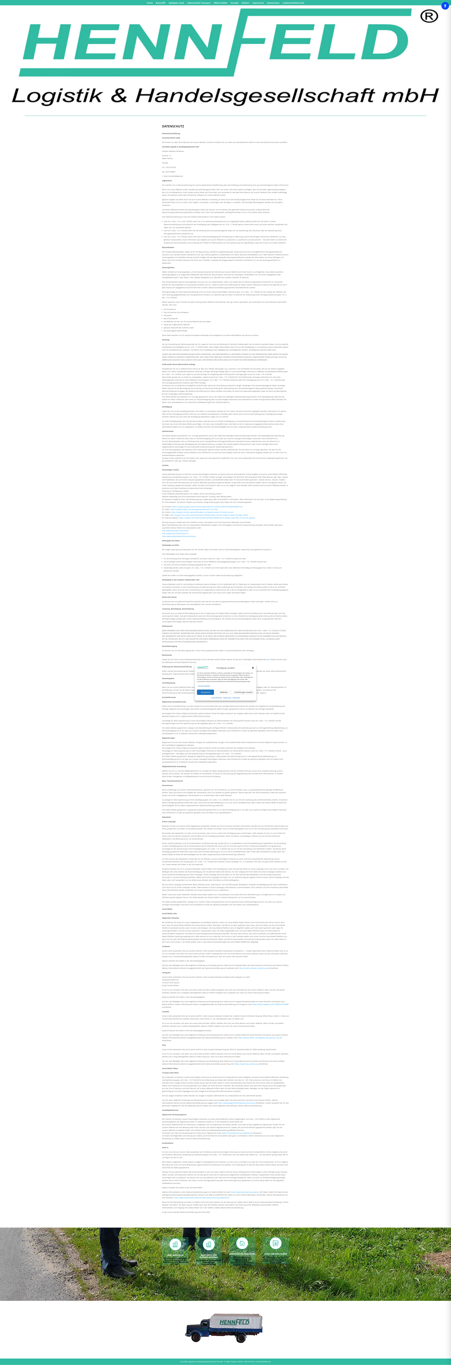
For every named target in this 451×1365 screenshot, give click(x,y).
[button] (253, 668)
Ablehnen (224, 692)
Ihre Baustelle (175, 1255)
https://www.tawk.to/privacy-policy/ (245, 1192)
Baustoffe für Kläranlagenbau (209, 1256)
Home (150, 3)
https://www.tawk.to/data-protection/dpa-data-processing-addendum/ (201, 1198)
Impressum (236, 697)
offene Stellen (220, 3)
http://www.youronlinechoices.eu (175, 533)
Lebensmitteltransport (242, 1254)
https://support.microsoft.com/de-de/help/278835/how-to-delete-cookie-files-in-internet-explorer (217, 518)
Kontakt (235, 3)
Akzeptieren (205, 692)
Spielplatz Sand (176, 3)
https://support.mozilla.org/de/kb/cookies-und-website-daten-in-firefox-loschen (202, 512)
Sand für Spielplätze (275, 1254)
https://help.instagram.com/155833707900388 (270, 1004)
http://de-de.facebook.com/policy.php (253, 968)
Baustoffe (161, 3)
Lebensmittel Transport (199, 3)
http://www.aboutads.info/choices (175, 531)
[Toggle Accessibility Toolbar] (445, 6)
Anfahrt (245, 3)
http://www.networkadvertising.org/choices (179, 536)
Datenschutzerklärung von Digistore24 (237, 1133)
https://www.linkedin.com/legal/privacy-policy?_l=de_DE (260, 1038)
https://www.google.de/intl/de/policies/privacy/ (236, 1103)
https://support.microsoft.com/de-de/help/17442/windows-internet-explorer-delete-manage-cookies (209, 515)
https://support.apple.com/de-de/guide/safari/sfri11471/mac (194, 509)
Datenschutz (227, 697)
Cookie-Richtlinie (216, 697)
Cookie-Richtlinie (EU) (293, 3)
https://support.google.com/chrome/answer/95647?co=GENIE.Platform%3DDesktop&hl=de (207, 507)
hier (268, 659)
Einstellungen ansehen (244, 692)
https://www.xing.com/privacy (246, 1064)
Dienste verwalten (204, 686)
